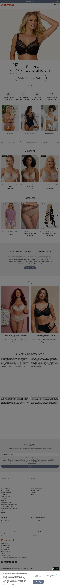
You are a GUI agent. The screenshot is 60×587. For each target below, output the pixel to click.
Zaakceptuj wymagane (38, 576)
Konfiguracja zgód (51, 576)
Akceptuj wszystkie (38, 582)
